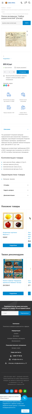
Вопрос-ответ (16, 348)
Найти (26, 23)
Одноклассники (20, 391)
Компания (16, 323)
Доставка (16, 336)
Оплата (16, 333)
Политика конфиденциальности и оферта (16, 326)
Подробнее (13, 245)
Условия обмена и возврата (16, 338)
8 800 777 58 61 (17, 356)
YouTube (16, 391)
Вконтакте (7, 391)
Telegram (11, 391)
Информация (16, 331)
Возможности (16, 341)
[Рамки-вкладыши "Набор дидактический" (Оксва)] (16, 39)
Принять (25, 411)
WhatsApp (25, 391)
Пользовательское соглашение (16, 345)
